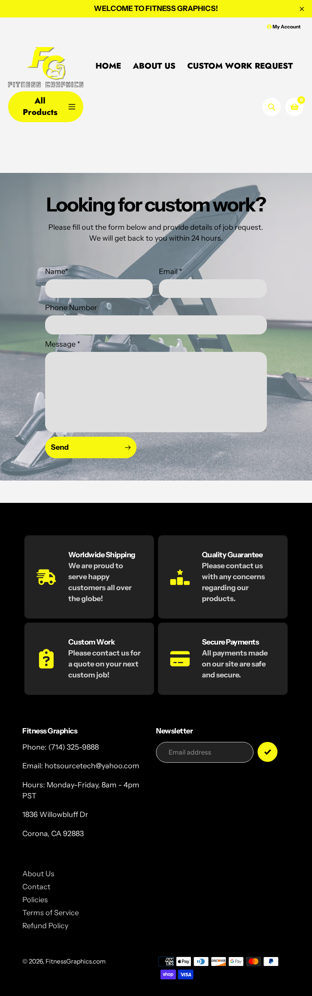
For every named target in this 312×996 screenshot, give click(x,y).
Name (56, 271)
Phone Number (71, 307)
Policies (35, 899)
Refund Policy (45, 925)
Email (170, 271)
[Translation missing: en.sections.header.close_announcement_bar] (302, 9)
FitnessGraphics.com (76, 961)
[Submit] (267, 752)
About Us (38, 873)
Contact (36, 886)
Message (62, 344)
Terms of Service (50, 912)
